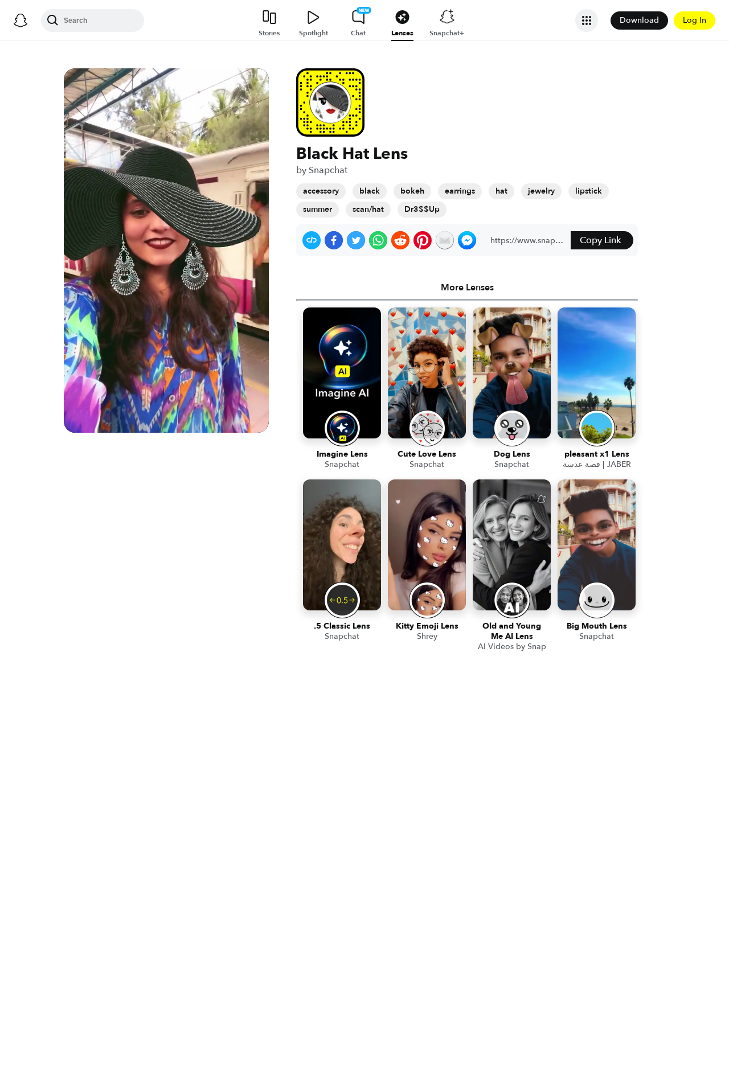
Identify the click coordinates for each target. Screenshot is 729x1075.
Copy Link (600, 240)
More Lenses (467, 287)
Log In (694, 20)
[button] (311, 240)
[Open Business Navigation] (586, 20)
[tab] (467, 287)
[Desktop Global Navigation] (20, 20)
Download (639, 20)
